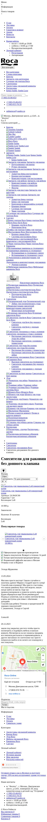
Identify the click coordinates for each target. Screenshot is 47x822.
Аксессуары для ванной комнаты (21, 86)
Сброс (4, 476)
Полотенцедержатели (15, 420)
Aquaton (19, 129)
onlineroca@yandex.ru (15, 111)
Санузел (10, 218)
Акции (9, 32)
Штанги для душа (32, 394)
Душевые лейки (30, 385)
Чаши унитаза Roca (34, 244)
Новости (10, 34)
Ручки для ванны (19, 167)
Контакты (10, 37)
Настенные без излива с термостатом (28, 350)
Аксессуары (11, 397)
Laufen (18, 136)
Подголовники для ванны (23, 164)
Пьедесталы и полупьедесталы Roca (22, 292)
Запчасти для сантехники (17, 79)
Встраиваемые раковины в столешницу (24, 251)
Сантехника (11, 84)
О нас (8, 23)
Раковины (10, 246)
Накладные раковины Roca (32, 283)
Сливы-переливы (14, 74)
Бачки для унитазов (20, 202)
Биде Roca (22, 223)
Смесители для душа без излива (20, 348)
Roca (15, 141)
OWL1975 (22, 139)
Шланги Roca (27, 392)
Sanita (16, 143)
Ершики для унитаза (36, 408)
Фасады (14, 188)
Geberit (18, 132)
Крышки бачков (18, 206)
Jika (13, 134)
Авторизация (17, 55)
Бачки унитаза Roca (35, 220)
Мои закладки (12, 757)
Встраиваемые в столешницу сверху (27, 253)
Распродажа (11, 88)
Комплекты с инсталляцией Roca (21, 241)
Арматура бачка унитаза (22, 199)
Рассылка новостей (14, 759)
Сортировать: (7, 479)
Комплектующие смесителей (19, 308)
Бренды (9, 77)
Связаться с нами (14, 723)
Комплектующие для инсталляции (26, 178)
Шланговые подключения (23, 311)
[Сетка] (5, 484)
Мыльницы (24, 411)
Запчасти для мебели (36, 181)
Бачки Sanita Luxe (19, 160)
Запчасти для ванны (36, 162)
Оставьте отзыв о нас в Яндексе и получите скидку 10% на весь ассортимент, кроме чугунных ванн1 (23, 775)
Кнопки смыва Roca (20, 234)
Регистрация (17, 53)
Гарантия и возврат (15, 30)
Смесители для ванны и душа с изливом (24, 334)
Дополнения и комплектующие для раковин (26, 262)
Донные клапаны (19, 264)
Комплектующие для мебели (24, 183)
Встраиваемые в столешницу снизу (27, 255)
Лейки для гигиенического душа (26, 304)
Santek (17, 148)
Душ (8, 378)
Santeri (17, 150)
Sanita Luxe (24, 146)
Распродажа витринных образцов (21, 436)
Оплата (9, 27)
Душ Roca (10, 737)
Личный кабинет (13, 752)
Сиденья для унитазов (21, 209)
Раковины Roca (13, 741)
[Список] (2, 484)
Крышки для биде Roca (21, 225)
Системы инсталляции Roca (24, 237)
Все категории (12, 72)
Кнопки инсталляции (21, 176)
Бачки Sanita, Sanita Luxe (17, 91)
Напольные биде (18, 227)
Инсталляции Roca (34, 232)
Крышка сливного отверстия (24, 185)
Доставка (10, 25)
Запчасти (10, 153)
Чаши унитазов (18, 211)
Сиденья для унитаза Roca (18, 81)
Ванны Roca (11, 734)
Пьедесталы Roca (19, 297)
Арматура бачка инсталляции (24, 174)
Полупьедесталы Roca (21, 294)
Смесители (11, 299)
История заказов (13, 755)
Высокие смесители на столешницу (27, 362)
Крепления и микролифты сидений (27, 204)
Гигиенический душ (36, 301)
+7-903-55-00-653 (14, 102)
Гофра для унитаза (33, 230)
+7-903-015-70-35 (14, 104)
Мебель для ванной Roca (17, 739)
